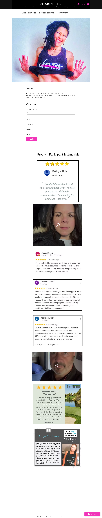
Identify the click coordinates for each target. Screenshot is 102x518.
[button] (88, 4)
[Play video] (58, 225)
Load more (30, 124)
